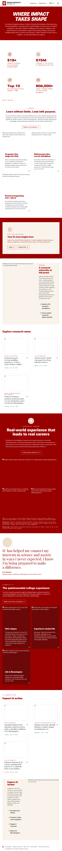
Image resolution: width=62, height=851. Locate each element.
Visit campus (11, 629)
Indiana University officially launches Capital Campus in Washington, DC (44, 727)
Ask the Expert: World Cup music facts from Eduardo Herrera (42, 360)
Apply (10, 247)
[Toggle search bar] (58, 3)
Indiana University (24, 848)
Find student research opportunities (47, 315)
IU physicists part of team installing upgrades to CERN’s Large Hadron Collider (13, 361)
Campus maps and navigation (15, 818)
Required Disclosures (43, 846)
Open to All (26, 846)
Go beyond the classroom (30, 452)
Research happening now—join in (14, 197)
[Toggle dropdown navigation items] (37, 3)
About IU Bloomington (15, 832)
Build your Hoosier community (13, 601)
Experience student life (44, 629)
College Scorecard (17, 846)
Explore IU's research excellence (46, 306)
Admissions (42, 3)
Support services (13, 825)
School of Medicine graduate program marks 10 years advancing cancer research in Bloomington (14, 400)
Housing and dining (15, 812)
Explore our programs (30, 127)
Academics (33, 3)
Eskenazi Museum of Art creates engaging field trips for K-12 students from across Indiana (13, 765)
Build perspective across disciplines (42, 155)
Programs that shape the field (11, 155)
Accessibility (8, 846)
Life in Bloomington (13, 672)
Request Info (22, 247)
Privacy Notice (33, 846)
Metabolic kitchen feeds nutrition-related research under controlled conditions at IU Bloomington (15, 728)
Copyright (7, 848)
